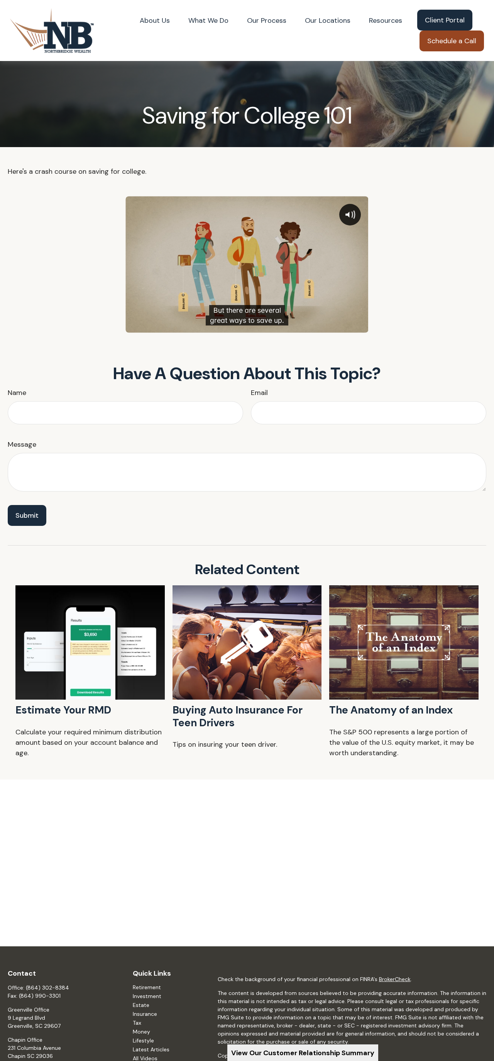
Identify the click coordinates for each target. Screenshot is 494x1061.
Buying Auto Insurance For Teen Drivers (238, 716)
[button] (154, 20)
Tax (137, 1022)
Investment (147, 996)
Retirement (147, 987)
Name (17, 392)
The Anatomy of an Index (391, 710)
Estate (141, 1005)
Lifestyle (143, 1040)
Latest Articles (151, 1049)
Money (141, 1031)
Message (22, 444)
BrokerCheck (395, 979)
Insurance (145, 1013)
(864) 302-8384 (47, 987)
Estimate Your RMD (63, 710)
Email (259, 392)
